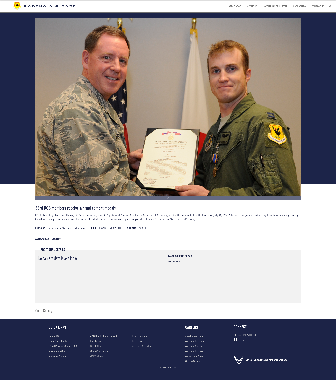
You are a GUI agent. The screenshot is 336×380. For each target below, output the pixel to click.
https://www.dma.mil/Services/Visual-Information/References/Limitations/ (199, 274)
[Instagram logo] (242, 339)
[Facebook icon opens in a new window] (236, 339)
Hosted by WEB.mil (168, 368)
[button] (4, 6)
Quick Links (57, 327)
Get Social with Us (245, 335)
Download (43, 239)
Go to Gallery (43, 310)
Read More (173, 261)
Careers (191, 327)
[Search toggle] (330, 6)
